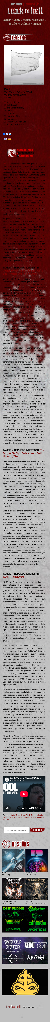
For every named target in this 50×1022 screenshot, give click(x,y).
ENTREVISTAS (39, 20)
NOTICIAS (7, 20)
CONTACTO (36, 24)
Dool (33, 815)
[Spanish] (9, 139)
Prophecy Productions (23, 817)
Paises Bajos (8, 817)
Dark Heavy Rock (23, 815)
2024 (13, 815)
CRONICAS (27, 20)
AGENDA (16, 20)
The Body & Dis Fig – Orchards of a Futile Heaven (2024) (23, 453)
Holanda (39, 815)
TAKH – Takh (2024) (13, 576)
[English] (5, 139)
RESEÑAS (13, 24)
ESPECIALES (24, 24)
